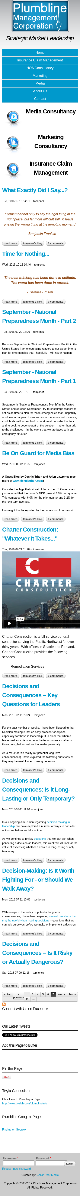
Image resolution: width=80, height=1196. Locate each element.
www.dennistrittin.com (28, 480)
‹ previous (18, 996)
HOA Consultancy (40, 68)
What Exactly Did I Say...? (35, 190)
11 (27, 999)
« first (7, 994)
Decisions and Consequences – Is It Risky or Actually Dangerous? (37, 952)
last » (72, 994)
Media (40, 83)
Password (43, 1158)
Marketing (40, 75)
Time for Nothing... (25, 253)
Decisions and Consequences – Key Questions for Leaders (31, 695)
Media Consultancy (51, 111)
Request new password (16, 1168)
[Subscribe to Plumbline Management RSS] (4, 1003)
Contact (40, 99)
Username (10, 1158)
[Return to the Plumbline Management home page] (40, 30)
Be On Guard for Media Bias (38, 453)
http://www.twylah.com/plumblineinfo (24, 1103)
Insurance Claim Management (40, 60)
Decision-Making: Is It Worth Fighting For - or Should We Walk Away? (38, 879)
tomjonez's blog (32, 243)
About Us (40, 91)
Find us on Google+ (14, 1129)
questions (40, 838)
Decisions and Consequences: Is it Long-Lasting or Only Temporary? (38, 789)
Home (40, 52)
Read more (11, 243)
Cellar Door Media (48, 1175)
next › (61, 994)
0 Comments (55, 243)
